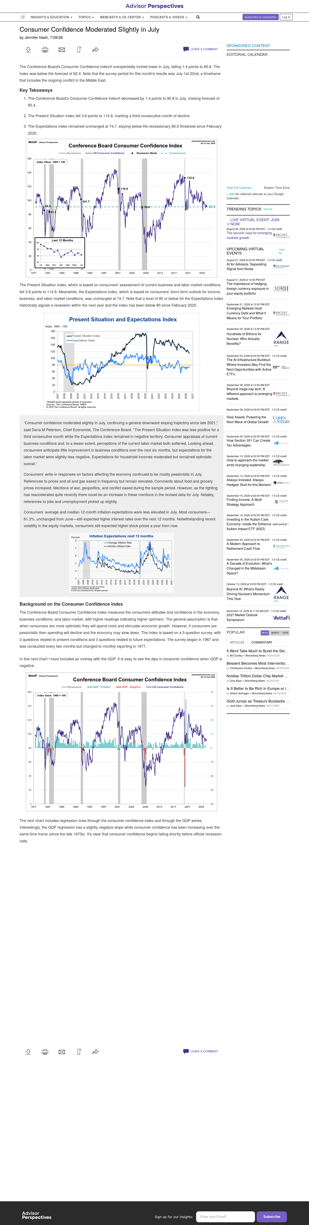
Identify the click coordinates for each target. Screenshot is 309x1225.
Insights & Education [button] (50, 17)
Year (285, 632)
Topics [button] (85, 17)
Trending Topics (244, 209)
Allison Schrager (239, 693)
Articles (237, 642)
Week (265, 632)
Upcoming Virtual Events (245, 251)
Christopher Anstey (241, 668)
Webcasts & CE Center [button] (121, 17)
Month (275, 632)
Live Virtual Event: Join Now (254, 222)
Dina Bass (236, 680)
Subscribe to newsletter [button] (260, 17)
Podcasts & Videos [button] (167, 17)
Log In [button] (286, 17)
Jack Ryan (236, 705)
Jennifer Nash (36, 37)
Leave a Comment (204, 49)
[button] (28, 50)
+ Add (230, 194)
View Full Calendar (239, 187)
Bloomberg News (255, 655)
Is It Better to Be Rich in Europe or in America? (266, 688)
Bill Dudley (236, 655)
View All (267, 209)
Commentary (261, 642)
